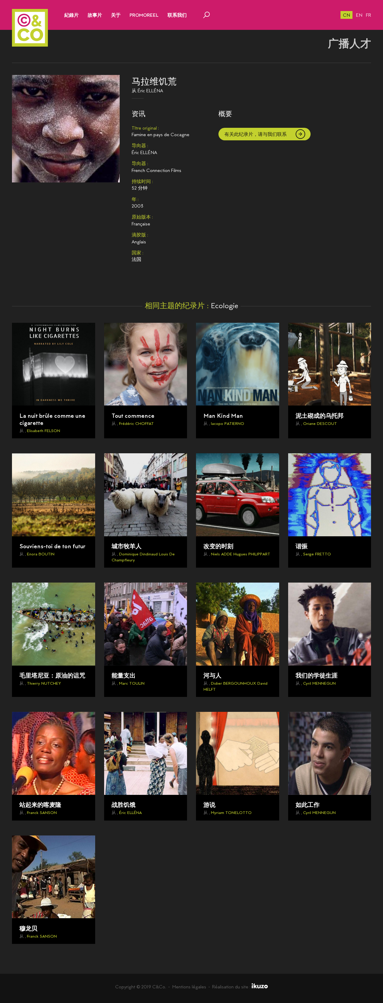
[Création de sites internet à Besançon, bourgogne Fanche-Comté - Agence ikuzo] (260, 987)
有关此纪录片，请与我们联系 (255, 134)
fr (368, 15)
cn (346, 15)
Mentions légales (189, 987)
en (359, 15)
